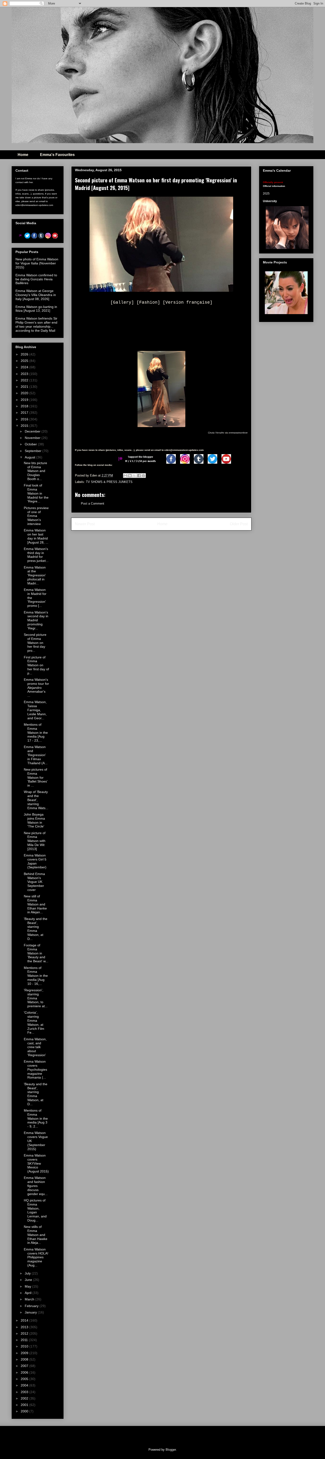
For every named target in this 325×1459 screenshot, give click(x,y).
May (28, 1286)
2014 (25, 1320)
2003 (25, 1392)
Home (23, 155)
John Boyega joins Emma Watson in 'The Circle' (34, 820)
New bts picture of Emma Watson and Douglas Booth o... (35, 471)
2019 (25, 400)
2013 (25, 1327)
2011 (25, 1340)
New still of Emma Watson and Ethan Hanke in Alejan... (35, 904)
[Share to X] (134, 475)
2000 (25, 1411)
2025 (25, 361)
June (29, 1280)
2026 (25, 354)
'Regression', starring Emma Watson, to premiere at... (36, 998)
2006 (25, 1372)
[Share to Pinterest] (143, 475)
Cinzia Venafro (216, 432)
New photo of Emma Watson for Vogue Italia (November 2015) (36, 263)
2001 (25, 1405)
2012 (25, 1333)
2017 (25, 412)
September (33, 451)
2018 (25, 406)
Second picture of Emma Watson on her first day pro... (35, 642)
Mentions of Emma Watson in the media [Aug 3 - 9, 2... (36, 1118)
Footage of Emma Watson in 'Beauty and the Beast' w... (36, 953)
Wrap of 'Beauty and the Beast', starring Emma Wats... (36, 800)
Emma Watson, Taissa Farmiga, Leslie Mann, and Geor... (35, 710)
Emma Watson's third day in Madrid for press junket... (36, 555)
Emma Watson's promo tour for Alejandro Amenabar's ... (36, 687)
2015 (25, 426)
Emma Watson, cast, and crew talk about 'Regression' (35, 1047)
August (30, 457)
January (31, 1312)
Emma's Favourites (57, 155)
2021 (25, 387)
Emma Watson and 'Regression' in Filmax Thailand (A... (36, 755)
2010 (25, 1346)
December (33, 431)
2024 (25, 367)
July (28, 1273)
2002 (25, 1398)
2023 (25, 374)
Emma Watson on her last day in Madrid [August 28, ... (36, 536)
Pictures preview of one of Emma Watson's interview (36, 516)
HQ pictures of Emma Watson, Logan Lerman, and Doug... (35, 1210)
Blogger (171, 1449)
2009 (25, 1353)
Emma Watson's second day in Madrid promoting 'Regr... (36, 620)
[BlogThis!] (130, 475)
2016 (25, 419)
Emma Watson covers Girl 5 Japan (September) (35, 861)
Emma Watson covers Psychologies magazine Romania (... (35, 1069)
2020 (25, 393)
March (30, 1299)
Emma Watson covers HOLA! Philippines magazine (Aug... (36, 1257)
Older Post (239, 524)
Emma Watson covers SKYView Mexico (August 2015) (36, 1163)
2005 (25, 1379)
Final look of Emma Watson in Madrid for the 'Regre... (36, 493)
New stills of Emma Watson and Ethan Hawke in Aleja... (35, 1235)
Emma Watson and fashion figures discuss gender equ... (36, 1186)
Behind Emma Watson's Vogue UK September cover (34, 882)
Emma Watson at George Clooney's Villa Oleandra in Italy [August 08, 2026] (35, 295)
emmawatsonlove (238, 432)
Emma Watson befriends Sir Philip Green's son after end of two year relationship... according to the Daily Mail (36, 324)
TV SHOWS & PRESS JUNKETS (109, 482)
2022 (25, 380)
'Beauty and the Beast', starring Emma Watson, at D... (35, 929)
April (28, 1293)
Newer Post (85, 524)
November (33, 438)
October (31, 444)
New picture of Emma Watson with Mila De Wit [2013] (34, 841)
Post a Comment (92, 503)
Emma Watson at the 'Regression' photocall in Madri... (35, 575)
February (32, 1306)
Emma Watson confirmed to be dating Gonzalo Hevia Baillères (36, 279)
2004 (25, 1385)
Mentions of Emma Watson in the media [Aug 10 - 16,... (36, 976)
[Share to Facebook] (139, 475)
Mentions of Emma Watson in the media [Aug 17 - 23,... (36, 732)
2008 (25, 1359)
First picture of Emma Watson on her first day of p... (36, 665)
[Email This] (125, 475)
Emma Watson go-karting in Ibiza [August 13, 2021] (36, 309)
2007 (25, 1366)
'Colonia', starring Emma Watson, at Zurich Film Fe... (34, 1022)
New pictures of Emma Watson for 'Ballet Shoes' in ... (36, 777)
